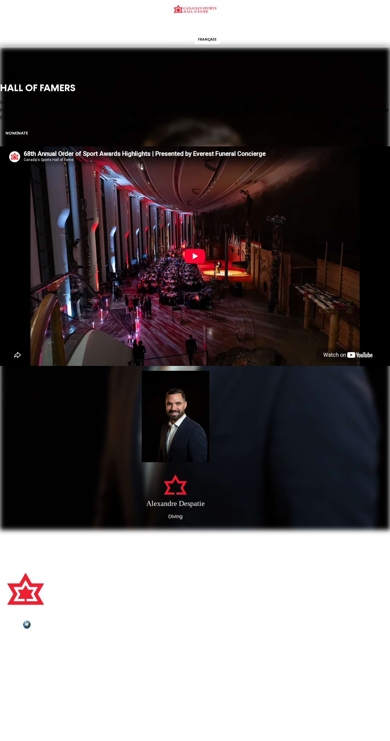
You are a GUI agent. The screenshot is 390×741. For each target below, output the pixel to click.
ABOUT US (18, 641)
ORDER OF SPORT (203, 25)
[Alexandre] (175, 417)
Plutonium (44, 625)
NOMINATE (16, 133)
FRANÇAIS (207, 39)
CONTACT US (22, 649)
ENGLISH (182, 39)
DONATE (16, 675)
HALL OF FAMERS (238, 25)
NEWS (14, 666)
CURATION (146, 25)
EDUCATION (171, 25)
